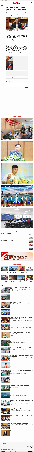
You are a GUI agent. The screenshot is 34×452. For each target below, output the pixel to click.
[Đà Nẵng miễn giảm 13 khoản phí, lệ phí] (17, 128)
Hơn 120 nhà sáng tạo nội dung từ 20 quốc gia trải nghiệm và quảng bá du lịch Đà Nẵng (21, 356)
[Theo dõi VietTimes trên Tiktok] (31, 447)
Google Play (32, 451)
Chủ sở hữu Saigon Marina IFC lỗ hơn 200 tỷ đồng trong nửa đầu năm (21, 281)
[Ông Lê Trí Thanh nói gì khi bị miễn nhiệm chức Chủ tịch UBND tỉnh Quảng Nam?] (9, 63)
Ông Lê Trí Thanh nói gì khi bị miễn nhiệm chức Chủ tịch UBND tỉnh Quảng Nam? (20, 62)
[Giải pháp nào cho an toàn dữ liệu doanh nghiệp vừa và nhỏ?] (17, 173)
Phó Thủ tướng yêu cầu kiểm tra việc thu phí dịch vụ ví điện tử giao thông (21, 371)
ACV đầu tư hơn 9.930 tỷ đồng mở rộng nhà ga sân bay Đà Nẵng (9, 206)
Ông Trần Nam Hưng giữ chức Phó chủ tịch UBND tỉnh (20, 66)
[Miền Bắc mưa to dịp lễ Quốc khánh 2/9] (31, 234)
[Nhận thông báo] (28, 2)
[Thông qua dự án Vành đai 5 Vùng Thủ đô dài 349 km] (5, 426)
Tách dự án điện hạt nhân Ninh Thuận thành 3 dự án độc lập (20, 385)
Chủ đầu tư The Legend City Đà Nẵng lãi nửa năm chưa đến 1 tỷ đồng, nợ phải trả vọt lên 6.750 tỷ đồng (4, 272)
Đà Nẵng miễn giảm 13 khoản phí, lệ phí (6, 139)
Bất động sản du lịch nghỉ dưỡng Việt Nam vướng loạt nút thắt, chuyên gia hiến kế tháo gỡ (20, 333)
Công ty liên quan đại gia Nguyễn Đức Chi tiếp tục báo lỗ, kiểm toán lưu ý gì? (12, 272)
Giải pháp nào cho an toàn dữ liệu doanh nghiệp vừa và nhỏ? (8, 184)
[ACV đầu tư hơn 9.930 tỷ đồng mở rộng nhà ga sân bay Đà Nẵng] (17, 195)
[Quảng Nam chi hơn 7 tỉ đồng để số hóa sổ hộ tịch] (9, 58)
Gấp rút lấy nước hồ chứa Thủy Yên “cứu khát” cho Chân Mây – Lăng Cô (9, 240)
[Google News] (26, 12)
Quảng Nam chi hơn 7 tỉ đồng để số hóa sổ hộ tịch (20, 57)
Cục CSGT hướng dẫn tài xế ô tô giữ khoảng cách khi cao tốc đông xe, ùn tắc (21, 341)
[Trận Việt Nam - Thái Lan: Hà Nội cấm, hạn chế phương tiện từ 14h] (5, 350)
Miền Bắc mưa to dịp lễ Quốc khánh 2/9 (6, 233)
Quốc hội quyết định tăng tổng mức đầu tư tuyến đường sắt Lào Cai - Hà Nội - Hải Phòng (21, 409)
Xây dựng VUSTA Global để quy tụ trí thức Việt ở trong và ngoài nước (20, 272)
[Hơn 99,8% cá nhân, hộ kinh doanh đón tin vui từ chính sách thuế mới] (5, 380)
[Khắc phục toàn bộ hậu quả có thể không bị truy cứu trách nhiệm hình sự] (5, 418)
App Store (29, 451)
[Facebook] (0, 32)
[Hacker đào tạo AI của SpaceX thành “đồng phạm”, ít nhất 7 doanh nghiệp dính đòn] (13, 277)
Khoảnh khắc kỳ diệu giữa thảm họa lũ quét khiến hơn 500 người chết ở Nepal (4, 281)
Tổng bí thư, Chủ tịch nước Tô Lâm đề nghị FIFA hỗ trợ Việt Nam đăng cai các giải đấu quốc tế (21, 318)
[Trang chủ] (0, 5)
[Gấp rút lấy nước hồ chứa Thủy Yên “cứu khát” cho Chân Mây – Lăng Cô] (31, 241)
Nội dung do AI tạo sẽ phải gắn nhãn (16, 430)
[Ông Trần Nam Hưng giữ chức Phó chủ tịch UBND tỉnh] (9, 68)
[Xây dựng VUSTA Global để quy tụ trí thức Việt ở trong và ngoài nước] (21, 268)
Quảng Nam (24, 32)
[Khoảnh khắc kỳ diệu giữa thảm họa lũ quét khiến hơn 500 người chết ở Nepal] (4, 277)
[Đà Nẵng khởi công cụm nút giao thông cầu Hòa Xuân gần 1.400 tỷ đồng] (5, 365)
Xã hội (2, 285)
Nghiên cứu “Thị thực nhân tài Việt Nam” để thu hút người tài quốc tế (21, 401)
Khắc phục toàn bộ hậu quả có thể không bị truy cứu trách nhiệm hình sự (21, 416)
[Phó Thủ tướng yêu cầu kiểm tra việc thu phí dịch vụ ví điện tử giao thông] (5, 373)
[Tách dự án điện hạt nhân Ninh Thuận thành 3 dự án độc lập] (5, 388)
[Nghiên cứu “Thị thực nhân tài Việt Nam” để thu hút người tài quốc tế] (5, 403)
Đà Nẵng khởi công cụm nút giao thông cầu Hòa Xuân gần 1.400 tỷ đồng (21, 363)
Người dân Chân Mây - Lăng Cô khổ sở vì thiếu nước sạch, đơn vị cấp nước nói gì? (21, 326)
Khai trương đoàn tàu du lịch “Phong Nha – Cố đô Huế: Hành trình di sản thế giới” (21, 288)
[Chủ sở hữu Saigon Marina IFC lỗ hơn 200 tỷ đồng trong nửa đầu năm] (21, 277)
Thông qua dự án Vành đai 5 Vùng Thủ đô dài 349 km (19, 423)
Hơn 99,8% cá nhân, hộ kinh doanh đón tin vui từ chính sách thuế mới (21, 378)
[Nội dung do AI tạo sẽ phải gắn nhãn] (5, 433)
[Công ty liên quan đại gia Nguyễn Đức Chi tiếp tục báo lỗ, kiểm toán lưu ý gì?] (13, 268)
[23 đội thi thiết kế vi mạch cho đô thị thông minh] (17, 218)
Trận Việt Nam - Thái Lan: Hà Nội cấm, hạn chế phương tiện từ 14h (21, 347)
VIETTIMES (17, 3)
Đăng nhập (32, 2)
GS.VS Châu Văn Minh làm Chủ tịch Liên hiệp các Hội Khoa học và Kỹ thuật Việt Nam (29, 281)
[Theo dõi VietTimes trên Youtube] (30, 447)
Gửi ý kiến (26, 87)
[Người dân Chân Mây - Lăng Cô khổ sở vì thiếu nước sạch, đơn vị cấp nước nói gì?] (5, 327)
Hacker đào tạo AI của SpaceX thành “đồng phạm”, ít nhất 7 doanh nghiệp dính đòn (12, 281)
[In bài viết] (24, 12)
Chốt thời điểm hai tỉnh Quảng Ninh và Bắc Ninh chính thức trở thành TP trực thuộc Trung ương (20, 393)
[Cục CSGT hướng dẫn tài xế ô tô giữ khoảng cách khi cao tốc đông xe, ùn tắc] (5, 343)
